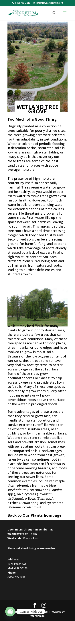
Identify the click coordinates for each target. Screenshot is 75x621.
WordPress (37, 616)
